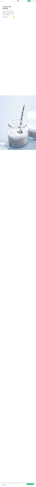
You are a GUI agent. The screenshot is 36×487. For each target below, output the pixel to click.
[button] (12, 485)
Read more (4, 484)
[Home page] (18, 1)
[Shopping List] (33, 1)
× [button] (35, 483)
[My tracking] (31, 1)
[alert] (18, 485)
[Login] (35, 1)
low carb (7, 11)
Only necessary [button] (30, 485)
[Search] (2, 1)
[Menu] (1, 1)
